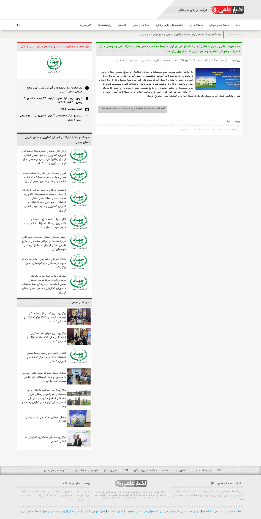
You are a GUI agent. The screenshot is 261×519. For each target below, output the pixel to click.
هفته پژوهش (82, 500)
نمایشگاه (26, 492)
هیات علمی (222, 130)
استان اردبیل (172, 130)
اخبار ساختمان (115, 511)
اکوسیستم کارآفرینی (71, 511)
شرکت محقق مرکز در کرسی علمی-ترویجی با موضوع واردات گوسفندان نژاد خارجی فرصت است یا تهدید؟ (43, 377)
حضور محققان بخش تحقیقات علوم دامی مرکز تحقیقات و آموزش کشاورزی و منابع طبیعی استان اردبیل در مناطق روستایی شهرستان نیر (44, 243)
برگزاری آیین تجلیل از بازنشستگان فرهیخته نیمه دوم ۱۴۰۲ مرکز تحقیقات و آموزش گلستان (45, 317)
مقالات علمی (234, 511)
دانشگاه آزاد (196, 25)
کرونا (71, 500)
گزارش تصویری (71, 492)
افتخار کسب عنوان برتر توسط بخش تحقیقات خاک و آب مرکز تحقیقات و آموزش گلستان (46, 357)
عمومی (233, 61)
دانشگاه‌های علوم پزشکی (169, 25)
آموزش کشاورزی (187, 130)
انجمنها (122, 25)
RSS (125, 470)
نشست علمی (25, 496)
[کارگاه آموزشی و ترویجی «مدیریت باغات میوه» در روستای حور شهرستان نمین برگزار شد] (79, 270)
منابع (165, 470)
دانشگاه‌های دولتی (219, 25)
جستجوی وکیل (50, 511)
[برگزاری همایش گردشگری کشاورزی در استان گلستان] (79, 446)
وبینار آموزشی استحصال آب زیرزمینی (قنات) (45, 419)
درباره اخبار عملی (202, 470)
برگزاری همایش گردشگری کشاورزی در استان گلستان (45, 439)
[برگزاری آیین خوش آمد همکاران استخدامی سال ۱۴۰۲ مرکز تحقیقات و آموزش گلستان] (79, 344)
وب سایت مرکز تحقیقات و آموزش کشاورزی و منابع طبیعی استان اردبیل (54, 90)
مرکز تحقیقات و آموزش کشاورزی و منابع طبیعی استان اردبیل (167, 34)
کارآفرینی (39, 496)
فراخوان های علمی (145, 511)
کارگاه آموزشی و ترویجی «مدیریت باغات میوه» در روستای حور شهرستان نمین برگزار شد (44, 263)
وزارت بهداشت (81, 496)
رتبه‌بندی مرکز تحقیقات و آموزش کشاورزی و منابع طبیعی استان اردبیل (51, 118)
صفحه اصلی (235, 34)
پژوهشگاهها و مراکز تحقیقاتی (209, 34)
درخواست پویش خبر (145, 470)
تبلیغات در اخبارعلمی (55, 470)
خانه (238, 25)
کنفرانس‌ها (85, 25)
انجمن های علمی (190, 511)
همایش (85, 492)
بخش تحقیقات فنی (206, 130)
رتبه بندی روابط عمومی (85, 470)
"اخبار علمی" (159, 492)
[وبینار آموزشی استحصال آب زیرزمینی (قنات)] (79, 426)
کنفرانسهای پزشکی (94, 511)
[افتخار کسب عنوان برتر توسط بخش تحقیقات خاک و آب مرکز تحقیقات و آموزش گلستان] (79, 364)
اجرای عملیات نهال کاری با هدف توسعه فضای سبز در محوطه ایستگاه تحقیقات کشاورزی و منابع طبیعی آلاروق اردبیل (44, 177)
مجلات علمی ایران (29, 511)
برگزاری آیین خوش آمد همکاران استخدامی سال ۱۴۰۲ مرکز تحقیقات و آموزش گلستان (46, 337)
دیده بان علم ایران (168, 511)
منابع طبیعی (233, 130)
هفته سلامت (39, 492)
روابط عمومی (54, 492)
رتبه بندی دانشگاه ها (213, 511)
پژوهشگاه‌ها (104, 25)
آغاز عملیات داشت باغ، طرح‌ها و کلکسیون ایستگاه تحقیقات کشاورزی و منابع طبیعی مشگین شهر (45, 223)
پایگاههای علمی (140, 25)
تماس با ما (180, 470)
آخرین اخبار (110, 470)
